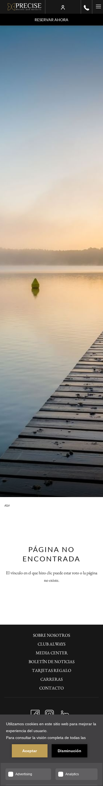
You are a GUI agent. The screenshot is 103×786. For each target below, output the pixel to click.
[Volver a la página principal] (24, 7)
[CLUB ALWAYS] (63, 7)
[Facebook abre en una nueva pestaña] (35, 712)
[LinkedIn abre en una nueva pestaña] (65, 712)
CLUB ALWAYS (51, 644)
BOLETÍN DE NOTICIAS (51, 661)
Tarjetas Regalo (51, 670)
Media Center (52, 653)
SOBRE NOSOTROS (51, 635)
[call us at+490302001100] (86, 7)
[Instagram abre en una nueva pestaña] (49, 712)
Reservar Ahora (51, 19)
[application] (51, 750)
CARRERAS (51, 679)
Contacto (51, 688)
